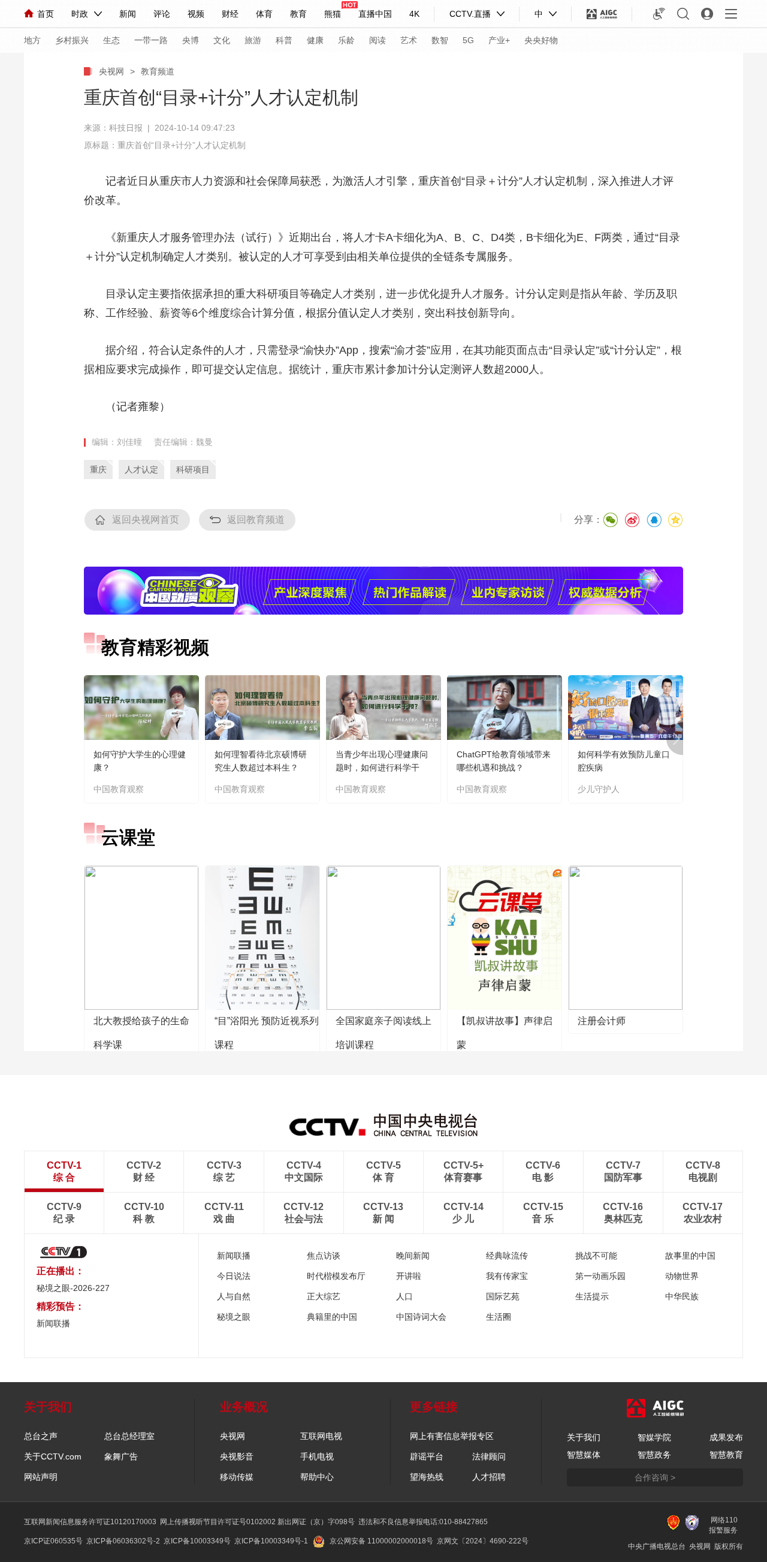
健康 (315, 40)
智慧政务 (654, 1454)
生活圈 (498, 1317)
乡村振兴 (72, 40)
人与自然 (233, 1296)
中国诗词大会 (421, 1317)
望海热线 (426, 1477)
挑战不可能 (596, 1255)
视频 (196, 14)
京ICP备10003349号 (197, 1541)
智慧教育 (726, 1454)
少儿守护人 (599, 789)
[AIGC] (602, 14)
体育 (264, 14)
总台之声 (41, 1436)
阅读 (377, 40)
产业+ (499, 40)
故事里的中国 (690, 1255)
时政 (79, 14)
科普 (284, 40)
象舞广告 (121, 1456)
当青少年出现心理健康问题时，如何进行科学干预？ (382, 767)
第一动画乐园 (600, 1276)
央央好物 (541, 40)
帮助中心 (317, 1477)
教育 (298, 14)
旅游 (252, 40)
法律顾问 (489, 1456)
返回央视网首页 (145, 519)
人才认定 (141, 469)
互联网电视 (321, 1436)
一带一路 (151, 40)
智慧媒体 (583, 1454)
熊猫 (332, 14)
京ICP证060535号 (53, 1541)
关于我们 (583, 1437)
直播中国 (375, 14)
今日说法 (233, 1276)
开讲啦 (408, 1276)
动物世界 (682, 1276)
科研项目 (193, 469)
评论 (161, 14)
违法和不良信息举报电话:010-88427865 (423, 1522)
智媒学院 (654, 1437)
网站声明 (41, 1477)
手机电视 (317, 1456)
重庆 (98, 469)
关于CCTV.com (52, 1456)
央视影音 (236, 1456)
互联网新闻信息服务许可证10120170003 (90, 1522)
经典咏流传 (507, 1255)
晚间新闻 (413, 1255)
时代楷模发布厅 (336, 1276)
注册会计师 (602, 1021)
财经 (230, 14)
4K (414, 14)
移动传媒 (236, 1477)
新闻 (127, 14)
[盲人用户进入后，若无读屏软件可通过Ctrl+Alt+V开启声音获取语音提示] (659, 14)
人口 (404, 1296)
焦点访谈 (323, 1255)
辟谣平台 (426, 1456)
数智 (439, 40)
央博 (190, 40)
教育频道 (157, 71)
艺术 (408, 40)
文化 (221, 40)
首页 (45, 14)
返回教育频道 (256, 519)
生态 (111, 40)
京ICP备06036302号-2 (123, 1541)
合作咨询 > (655, 1477)
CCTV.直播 (470, 14)
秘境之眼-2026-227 (73, 1288)
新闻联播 (233, 1255)
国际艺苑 (503, 1296)
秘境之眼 (233, 1317)
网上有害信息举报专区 (452, 1436)
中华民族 (682, 1296)
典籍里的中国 (332, 1317)
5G (468, 40)
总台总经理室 (129, 1436)
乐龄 (346, 40)
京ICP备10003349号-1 (271, 1541)
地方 (32, 40)
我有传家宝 (507, 1276)
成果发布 (726, 1437)
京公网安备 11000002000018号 (381, 1541)
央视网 (111, 71)
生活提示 (592, 1296)
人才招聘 (489, 1477)
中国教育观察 (118, 789)
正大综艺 (323, 1296)
